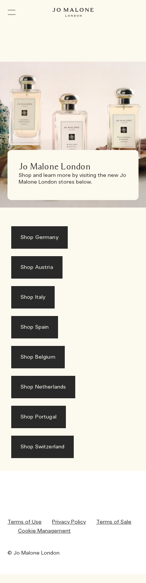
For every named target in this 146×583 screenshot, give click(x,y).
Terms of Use (24, 522)
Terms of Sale (113, 522)
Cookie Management (44, 531)
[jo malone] (73, 12)
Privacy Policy (69, 522)
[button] (11, 12)
